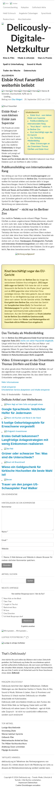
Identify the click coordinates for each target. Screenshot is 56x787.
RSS (7, 3)
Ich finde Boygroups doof (13, 616)
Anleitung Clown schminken (13, 747)
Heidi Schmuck (9, 13)
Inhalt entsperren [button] (9, 387)
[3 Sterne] (23, 91)
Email (4, 540)
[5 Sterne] (42, 91)
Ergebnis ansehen (28, 626)
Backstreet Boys (10, 607)
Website (5, 549)
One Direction (9, 613)
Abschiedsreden (24, 19)
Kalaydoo (25, 7)
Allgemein (8, 76)
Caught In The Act (11, 604)
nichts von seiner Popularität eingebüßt (37, 341)
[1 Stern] (6, 91)
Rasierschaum (9, 19)
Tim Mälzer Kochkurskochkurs (14, 744)
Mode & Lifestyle (26, 58)
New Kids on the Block (12, 599)
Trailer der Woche (11, 71)
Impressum (23, 783)
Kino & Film (8, 58)
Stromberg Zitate (9, 731)
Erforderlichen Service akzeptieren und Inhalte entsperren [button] (26, 390)
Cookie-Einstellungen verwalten (28, 785)
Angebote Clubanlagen (28, 13)
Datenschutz (30, 71)
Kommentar (6, 507)
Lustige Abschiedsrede (11, 728)
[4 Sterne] (33, 91)
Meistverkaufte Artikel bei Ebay (15, 741)
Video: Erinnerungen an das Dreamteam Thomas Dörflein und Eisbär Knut (39, 146)
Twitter (15, 3)
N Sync (6, 610)
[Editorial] (15, 673)
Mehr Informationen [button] (10, 382)
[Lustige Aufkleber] (13, 643)
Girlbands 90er (8, 737)
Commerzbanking (10, 7)
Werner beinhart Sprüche (12, 734)
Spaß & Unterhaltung (13, 64)
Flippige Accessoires (10, 750)
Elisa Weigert (17, 100)
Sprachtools (46, 13)
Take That (7, 601)
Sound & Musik (34, 64)
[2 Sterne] (14, 91)
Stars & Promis (45, 58)
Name (4, 532)
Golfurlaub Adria (39, 7)
